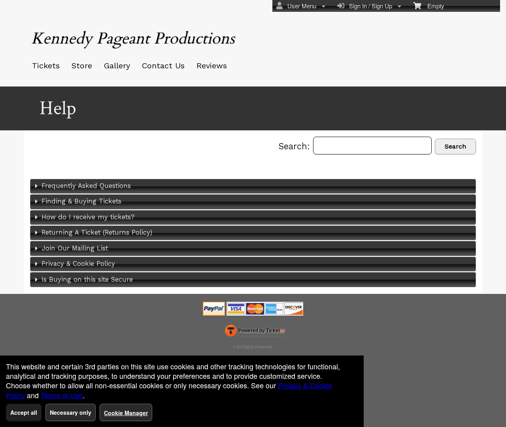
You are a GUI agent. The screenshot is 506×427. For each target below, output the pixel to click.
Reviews (211, 65)
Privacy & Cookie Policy (78, 263)
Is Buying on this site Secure (87, 279)
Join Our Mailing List (75, 248)
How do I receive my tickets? (88, 217)
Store (82, 65)
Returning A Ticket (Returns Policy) (97, 232)
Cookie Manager (126, 413)
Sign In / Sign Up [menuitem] (369, 6)
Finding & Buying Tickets (81, 201)
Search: (295, 146)
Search (455, 146)
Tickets (46, 65)
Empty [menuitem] (432, 6)
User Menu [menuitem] (300, 6)
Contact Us (163, 65)
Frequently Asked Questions (86, 186)
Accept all (23, 412)
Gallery (117, 65)
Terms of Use (62, 395)
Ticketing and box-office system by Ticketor (254, 332)
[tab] (253, 186)
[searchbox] (372, 145)
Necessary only (70, 412)
